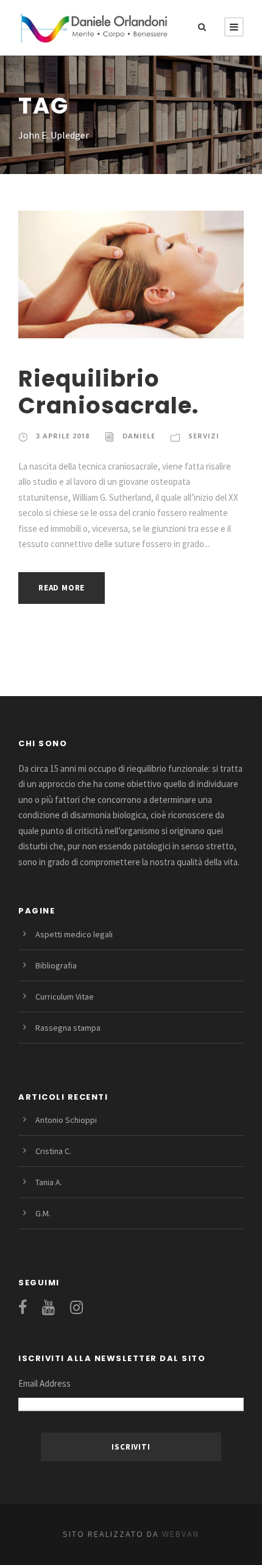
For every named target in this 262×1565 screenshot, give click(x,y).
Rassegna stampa (68, 1027)
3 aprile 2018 (63, 435)
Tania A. (48, 1182)
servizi (203, 435)
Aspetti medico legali (74, 934)
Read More (61, 588)
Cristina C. (53, 1151)
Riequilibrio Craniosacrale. (108, 392)
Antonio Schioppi (66, 1119)
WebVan (179, 1533)
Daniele (138, 435)
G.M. (43, 1213)
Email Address (44, 1383)
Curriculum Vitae (64, 996)
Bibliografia (56, 965)
